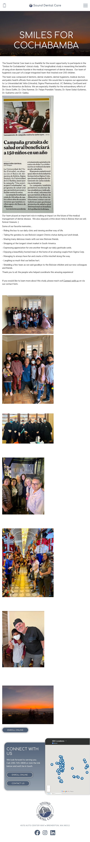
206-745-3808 (18, 763)
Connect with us (71, 280)
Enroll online (15, 730)
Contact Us (18, 783)
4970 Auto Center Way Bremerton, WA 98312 (45, 825)
